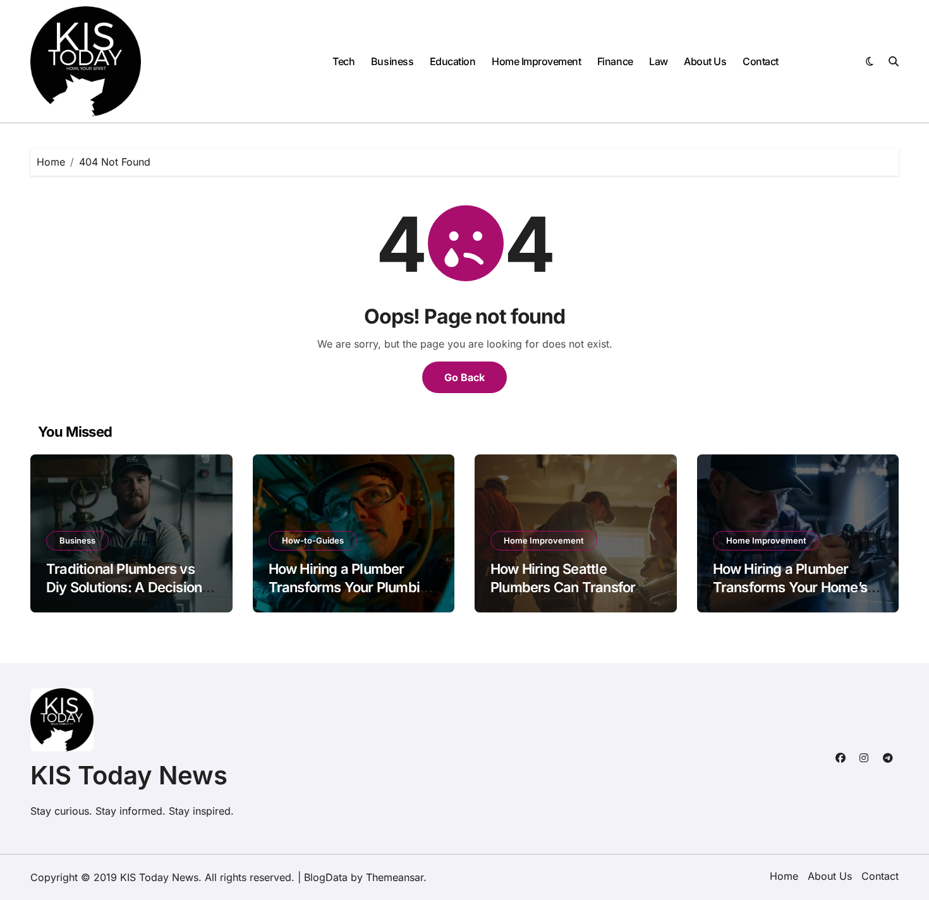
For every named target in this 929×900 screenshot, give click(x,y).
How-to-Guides (313, 540)
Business (392, 61)
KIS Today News (129, 775)
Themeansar (394, 877)
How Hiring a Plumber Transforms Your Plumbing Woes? (352, 587)
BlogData (326, 877)
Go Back (464, 377)
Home (784, 876)
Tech (343, 61)
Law (658, 61)
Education (453, 61)
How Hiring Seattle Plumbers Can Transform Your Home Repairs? (569, 587)
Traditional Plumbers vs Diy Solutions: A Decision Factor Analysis (124, 587)
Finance (615, 61)
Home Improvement (536, 61)
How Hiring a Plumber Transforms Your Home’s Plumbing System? (790, 587)
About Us (705, 61)
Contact (761, 61)
